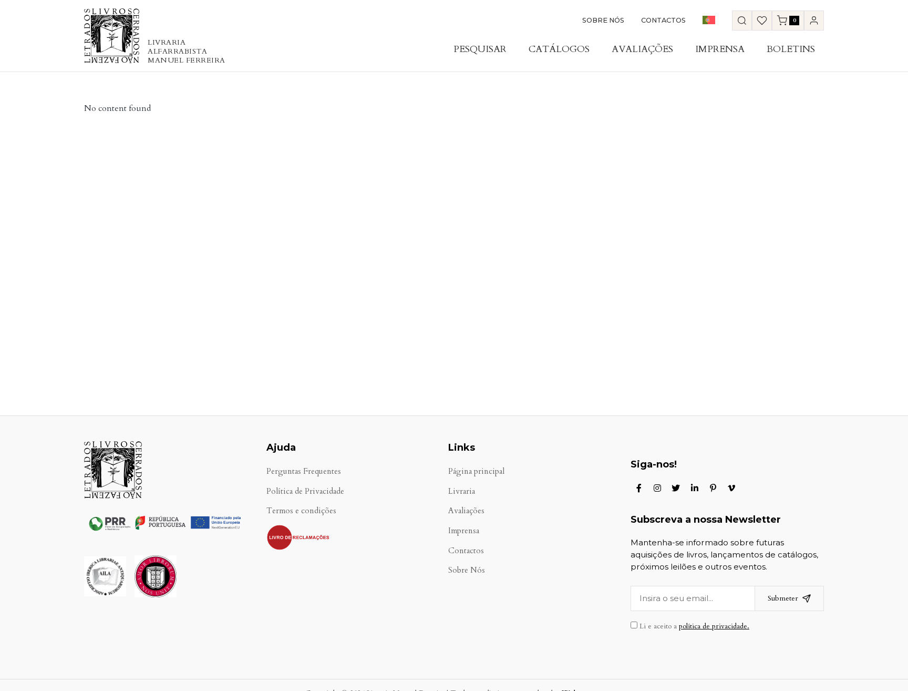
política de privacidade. (714, 626)
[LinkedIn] (694, 488)
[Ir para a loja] (742, 21)
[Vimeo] (731, 488)
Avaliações (642, 49)
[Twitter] (675, 488)
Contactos (663, 20)
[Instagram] (657, 488)
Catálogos (559, 49)
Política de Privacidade (305, 491)
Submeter (783, 598)
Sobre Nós (603, 20)
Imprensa (720, 49)
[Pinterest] (713, 488)
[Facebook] (639, 488)
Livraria (461, 491)
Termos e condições (301, 510)
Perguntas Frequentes (303, 471)
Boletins (791, 49)
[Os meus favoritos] (762, 21)
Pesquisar (480, 49)
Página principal (476, 471)
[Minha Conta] (814, 21)
